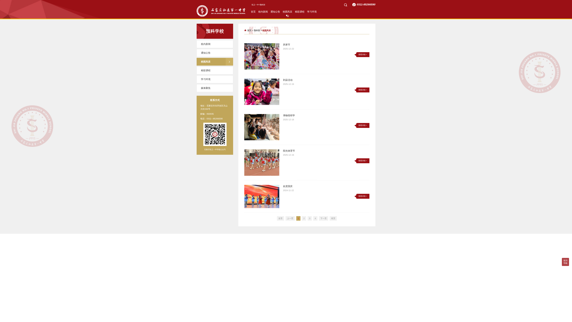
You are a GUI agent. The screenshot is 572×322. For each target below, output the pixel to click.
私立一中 (255, 5)
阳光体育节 (289, 151)
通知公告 (275, 11)
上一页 (290, 218)
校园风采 (287, 11)
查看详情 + (362, 55)
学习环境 (312, 11)
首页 (253, 11)
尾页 (333, 218)
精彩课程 (299, 11)
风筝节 (286, 44)
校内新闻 (263, 11)
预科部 (257, 30)
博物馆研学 (289, 115)
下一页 (323, 218)
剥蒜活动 (288, 80)
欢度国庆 (288, 186)
